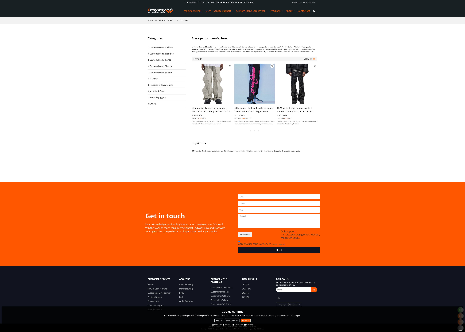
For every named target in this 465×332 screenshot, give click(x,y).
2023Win (246, 297)
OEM (208, 10)
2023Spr (246, 284)
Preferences (238, 325)
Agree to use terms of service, (261, 244)
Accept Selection (232, 320)
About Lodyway (186, 284)
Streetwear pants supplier (234, 151)
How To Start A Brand (157, 288)
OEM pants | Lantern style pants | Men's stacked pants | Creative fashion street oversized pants (211, 109)
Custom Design (155, 297)
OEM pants (196, 151)
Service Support (222, 10)
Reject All (219, 320)
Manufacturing (192, 10)
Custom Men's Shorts (220, 296)
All (156, 20)
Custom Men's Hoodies (221, 287)
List (311, 59)
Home (150, 20)
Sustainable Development (159, 293)
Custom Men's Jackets (221, 300)
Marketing (249, 325)
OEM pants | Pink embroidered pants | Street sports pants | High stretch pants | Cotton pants (254, 109)
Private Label (153, 301)
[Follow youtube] (278, 298)
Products (275, 10)
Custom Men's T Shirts (221, 304)
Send (279, 250)
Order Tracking (186, 301)
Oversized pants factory (291, 151)
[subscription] (314, 289)
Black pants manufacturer (212, 151)
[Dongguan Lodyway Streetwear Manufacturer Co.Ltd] (160, 11)
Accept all (245, 320)
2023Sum (246, 288)
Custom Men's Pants (220, 291)
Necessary (218, 325)
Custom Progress (156, 305)
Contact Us (304, 10)
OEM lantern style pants (271, 151)
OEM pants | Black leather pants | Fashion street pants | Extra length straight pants (294, 109)
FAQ (181, 297)
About (289, 10)
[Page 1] (250, 131)
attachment (246, 234)
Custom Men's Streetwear (250, 10)
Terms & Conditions (278, 244)
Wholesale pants (253, 151)
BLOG (181, 293)
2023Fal (245, 293)
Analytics (228, 325)
